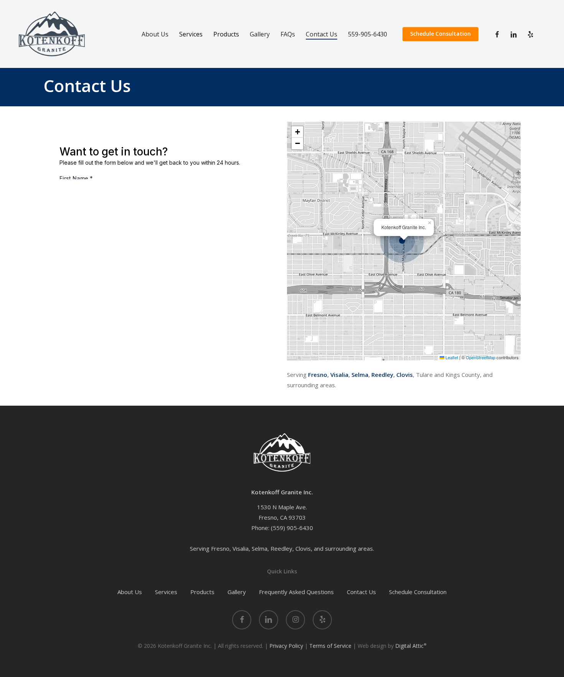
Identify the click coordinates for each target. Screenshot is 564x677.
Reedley (382, 374)
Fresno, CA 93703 (282, 517)
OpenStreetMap (480, 357)
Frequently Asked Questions (296, 592)
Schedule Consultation (418, 592)
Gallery (237, 592)
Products (202, 592)
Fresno (317, 374)
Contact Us (361, 592)
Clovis (404, 374)
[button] (404, 241)
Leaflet (451, 357)
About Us (129, 592)
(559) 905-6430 (292, 528)
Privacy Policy (286, 645)
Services (166, 592)
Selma (359, 374)
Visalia (339, 374)
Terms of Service (330, 645)
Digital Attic (410, 645)
